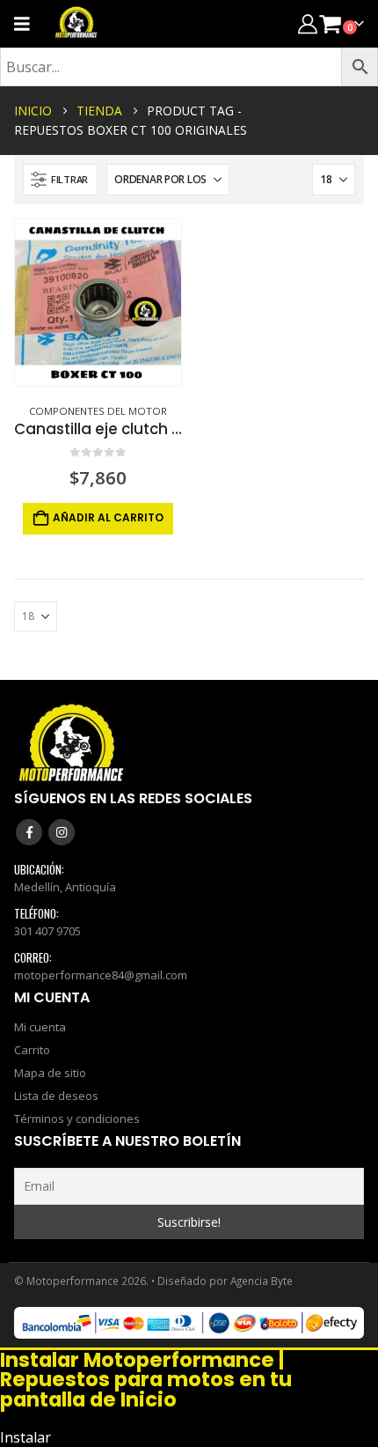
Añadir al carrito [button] (108, 517)
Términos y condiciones (77, 1118)
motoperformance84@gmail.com (100, 975)
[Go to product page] (98, 302)
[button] (60, 180)
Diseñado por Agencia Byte (225, 1281)
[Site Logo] (76, 24)
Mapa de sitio (50, 1073)
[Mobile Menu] (27, 24)
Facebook (29, 832)
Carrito (32, 1050)
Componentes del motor (98, 410)
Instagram (61, 832)
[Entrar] (307, 23)
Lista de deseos (56, 1096)
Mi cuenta (40, 1027)
